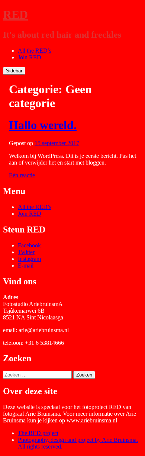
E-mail (25, 265)
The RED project (38, 433)
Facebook (29, 245)
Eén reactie (22, 175)
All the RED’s (34, 50)
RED (15, 14)
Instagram (29, 259)
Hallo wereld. (43, 125)
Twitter (26, 252)
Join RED (29, 57)
